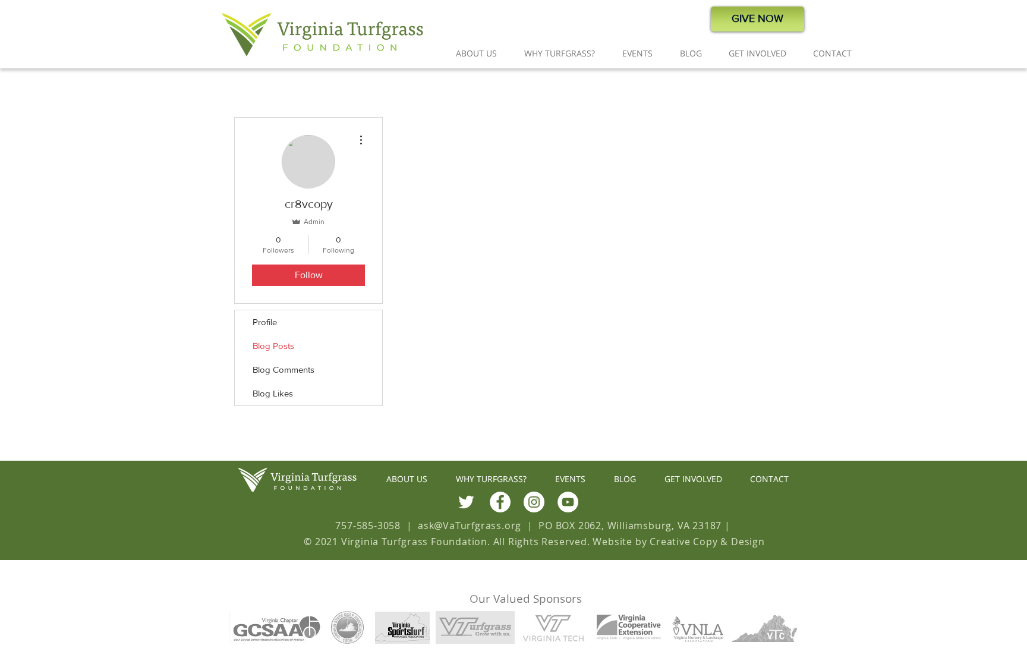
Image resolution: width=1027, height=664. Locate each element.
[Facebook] (500, 502)
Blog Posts (273, 346)
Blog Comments (283, 369)
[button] (476, 53)
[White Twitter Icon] (466, 502)
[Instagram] (534, 502)
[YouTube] (567, 502)
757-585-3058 (368, 525)
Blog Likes (273, 393)
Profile (265, 322)
